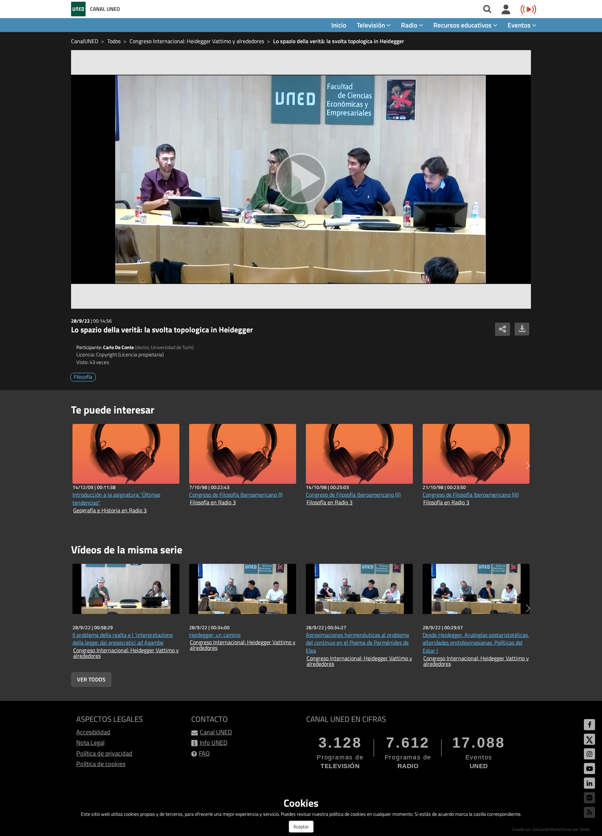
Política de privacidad (104, 753)
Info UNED (213, 742)
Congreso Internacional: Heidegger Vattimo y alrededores (197, 41)
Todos (114, 41)
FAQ (204, 753)
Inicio (338, 25)
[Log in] (506, 10)
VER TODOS (91, 679)
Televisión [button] (371, 25)
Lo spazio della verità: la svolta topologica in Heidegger (338, 41)
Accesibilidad (93, 732)
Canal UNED (216, 732)
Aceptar (301, 826)
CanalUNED (84, 41)
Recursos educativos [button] (463, 25)
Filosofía (83, 377)
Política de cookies (100, 763)
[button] (528, 465)
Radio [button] (410, 25)
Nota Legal (90, 742)
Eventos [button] (520, 25)
